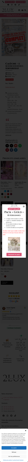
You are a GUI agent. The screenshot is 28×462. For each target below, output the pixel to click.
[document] (14, 231)
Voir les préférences (14, 456)
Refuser (14, 452)
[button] (25, 430)
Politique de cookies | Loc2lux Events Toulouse (13, 460)
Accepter (14, 448)
